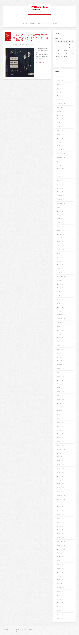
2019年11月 (59, 361)
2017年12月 (59, 449)
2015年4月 (59, 572)
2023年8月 (59, 207)
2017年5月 (59, 476)
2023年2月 (59, 226)
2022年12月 (59, 234)
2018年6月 (59, 426)
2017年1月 (59, 491)
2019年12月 (59, 357)
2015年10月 (59, 549)
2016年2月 (59, 533)
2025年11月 (59, 107)
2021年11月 (59, 276)
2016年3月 (59, 530)
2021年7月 (59, 291)
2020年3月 (59, 349)
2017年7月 (59, 468)
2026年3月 (59, 92)
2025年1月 (59, 146)
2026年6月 (59, 80)
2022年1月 (59, 268)
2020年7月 (59, 334)
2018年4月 (59, 434)
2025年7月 (59, 122)
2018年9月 (59, 414)
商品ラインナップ (43, 23)
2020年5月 (59, 341)
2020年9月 (59, 326)
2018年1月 (59, 445)
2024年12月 (59, 149)
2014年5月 (59, 606)
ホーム (25, 23)
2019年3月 (59, 391)
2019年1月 (59, 399)
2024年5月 (59, 176)
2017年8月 (59, 464)
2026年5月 (59, 84)
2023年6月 (59, 215)
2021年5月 (59, 299)
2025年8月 (59, 119)
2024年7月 (59, 169)
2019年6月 (59, 380)
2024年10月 (59, 157)
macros (17, 44)
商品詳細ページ (40, 62)
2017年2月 (59, 487)
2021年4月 (59, 303)
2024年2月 (59, 188)
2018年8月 (59, 418)
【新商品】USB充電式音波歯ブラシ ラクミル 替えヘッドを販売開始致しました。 (30, 37)
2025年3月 (59, 138)
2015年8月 (59, 557)
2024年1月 (59, 192)
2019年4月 (59, 388)
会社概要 (32, 23)
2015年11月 (59, 545)
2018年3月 (59, 437)
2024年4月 (59, 180)
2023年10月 (59, 203)
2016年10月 (59, 503)
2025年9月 (59, 115)
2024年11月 (59, 153)
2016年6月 (59, 518)
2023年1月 (59, 230)
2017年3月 (59, 484)
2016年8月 (59, 510)
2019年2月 (59, 395)
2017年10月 (59, 457)
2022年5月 (59, 257)
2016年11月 (59, 499)
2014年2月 (59, 618)
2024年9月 (59, 161)
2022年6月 (59, 253)
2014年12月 (59, 583)
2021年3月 (59, 307)
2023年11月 (59, 199)
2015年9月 (59, 553)
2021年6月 (59, 295)
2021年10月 (59, 280)
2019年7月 (59, 376)
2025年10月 (59, 111)
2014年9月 (59, 591)
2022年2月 (59, 265)
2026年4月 (59, 88)
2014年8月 (59, 595)
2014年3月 (59, 614)
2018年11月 (59, 407)
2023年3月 (59, 222)
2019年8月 (59, 372)
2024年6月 (59, 172)
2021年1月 (59, 311)
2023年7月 (59, 211)
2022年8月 (59, 245)
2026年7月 (59, 76)
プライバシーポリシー (15, 629)
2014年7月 (59, 599)
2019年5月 (59, 384)
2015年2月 (59, 580)
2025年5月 (59, 130)
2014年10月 (59, 587)
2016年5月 (59, 522)
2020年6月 (59, 338)
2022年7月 (59, 249)
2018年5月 (59, 430)
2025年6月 (59, 126)
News (23, 44)
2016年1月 (59, 537)
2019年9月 (59, 368)
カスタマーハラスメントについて (30, 629)
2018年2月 (59, 441)
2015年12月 (59, 541)
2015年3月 (59, 576)
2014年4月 (59, 610)
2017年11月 (59, 453)
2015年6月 (59, 564)
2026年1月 (59, 99)
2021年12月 (59, 272)
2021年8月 (59, 288)
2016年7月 (59, 514)
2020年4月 (59, 345)
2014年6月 (59, 603)
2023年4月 (59, 219)
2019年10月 (59, 364)
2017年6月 (59, 472)
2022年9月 (59, 242)
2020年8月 (59, 330)
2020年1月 (59, 353)
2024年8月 (59, 165)
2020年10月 (59, 322)
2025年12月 (59, 103)
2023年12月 (59, 195)
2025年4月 (59, 134)
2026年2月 (59, 96)
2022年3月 (59, 261)
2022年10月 (59, 238)
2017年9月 (59, 460)
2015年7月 (59, 560)
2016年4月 (59, 526)
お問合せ (54, 23)
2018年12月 (59, 403)
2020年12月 (59, 315)
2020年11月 (59, 318)
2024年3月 (59, 184)
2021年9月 (59, 284)
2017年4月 (59, 480)
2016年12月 (59, 495)
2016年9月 (59, 507)
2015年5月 (59, 568)
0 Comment (31, 44)
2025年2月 (59, 142)
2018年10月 (59, 411)
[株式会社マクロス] (39, 11)
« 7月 (56, 64)
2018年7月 (59, 422)
